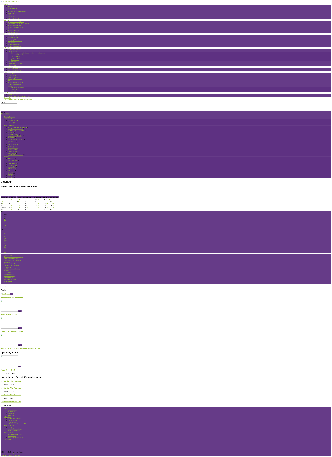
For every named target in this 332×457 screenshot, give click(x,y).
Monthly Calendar (13, 37)
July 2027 (10, 177)
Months (6, 156)
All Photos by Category (18, 87)
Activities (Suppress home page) (17, 127)
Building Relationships (14, 49)
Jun (5, 241)
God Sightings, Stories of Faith (12, 297)
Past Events (11, 42)
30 (38, 199)
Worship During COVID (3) (15, 27)
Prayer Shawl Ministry (17, 55)
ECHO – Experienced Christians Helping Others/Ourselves (28, 53)
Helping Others (12, 51)
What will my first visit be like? (17, 11)
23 (7, 207)
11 (19, 203)
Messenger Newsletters (15, 79)
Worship (6, 20)
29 (27, 199)
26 (3, 199)
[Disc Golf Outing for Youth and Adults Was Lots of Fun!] (9, 345)
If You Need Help (12, 61)
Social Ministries (12, 146)
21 (47, 205)
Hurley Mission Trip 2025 (9, 314)
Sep (5, 221)
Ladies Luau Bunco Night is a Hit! (12, 332)
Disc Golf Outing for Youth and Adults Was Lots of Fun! (20, 349)
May (5, 240)
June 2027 (10, 175)
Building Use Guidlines (14, 46)
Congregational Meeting (15, 136)
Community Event (13, 134)
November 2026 (12, 163)
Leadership (11, 13)
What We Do (7, 48)
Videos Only (14, 91)
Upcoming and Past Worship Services (18, 23)
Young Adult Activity (13, 151)
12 (27, 203)
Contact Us (7, 98)
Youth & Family (8, 67)
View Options (8, 118)
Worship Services (13, 149)
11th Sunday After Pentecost (11, 395)
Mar (5, 236)
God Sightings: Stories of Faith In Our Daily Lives (18, 99)
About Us (7, 4)
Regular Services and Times (16, 22)
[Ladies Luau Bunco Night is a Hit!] (9, 328)
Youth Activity (12, 153)
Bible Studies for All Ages (15, 41)
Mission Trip (11, 143)
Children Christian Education (16, 130)
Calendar (7, 114)
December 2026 (12, 165)
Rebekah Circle (15, 58)
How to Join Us (12, 10)
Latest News (11, 74)
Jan (5, 233)
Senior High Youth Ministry (15, 70)
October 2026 (12, 162)
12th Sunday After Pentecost (11, 388)
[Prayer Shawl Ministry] (9, 366)
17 (11, 205)
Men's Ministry (12, 141)
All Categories (8, 255)
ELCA (9, 15)
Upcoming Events (13, 36)
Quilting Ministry (16, 56)
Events (6, 34)
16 (3, 205)
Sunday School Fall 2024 (15, 68)
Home (2, 114)
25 (19, 207)
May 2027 (10, 174)
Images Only (15, 89)
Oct (5, 223)
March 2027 (11, 170)
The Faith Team (12, 65)
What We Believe (12, 8)
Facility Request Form (14, 44)
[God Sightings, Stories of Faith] (5, 294)
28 (19, 199)
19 (27, 205)
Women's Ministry (13, 148)
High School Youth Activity (15, 139)
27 (11, 199)
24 (11, 207)
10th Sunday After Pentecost (11, 402)
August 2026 (11, 158)
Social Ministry (15, 60)
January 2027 (11, 167)
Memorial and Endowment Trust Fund (19, 96)
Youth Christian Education (15, 155)
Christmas (11, 132)
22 (53, 205)
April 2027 (10, 172)
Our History (11, 17)
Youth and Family (9, 432)
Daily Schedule (12, 39)
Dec (5, 227)
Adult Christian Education (15, 129)
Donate (6, 93)
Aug (5, 220)
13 (38, 203)
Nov (5, 225)
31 (49, 199)
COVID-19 (10, 6)
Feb (5, 235)
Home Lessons (12, 436)
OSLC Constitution (13, 18)
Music (9, 29)
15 (53, 203)
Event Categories (9, 125)
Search (3, 102)
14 (47, 203)
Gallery (10, 86)
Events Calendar (9, 425)
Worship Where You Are (14, 25)
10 (11, 203)
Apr (5, 238)
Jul (5, 243)
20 (38, 205)
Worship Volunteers (13, 30)
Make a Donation (13, 32)
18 (19, 205)
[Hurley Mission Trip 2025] (9, 311)
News (5, 72)
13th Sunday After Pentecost (11, 381)
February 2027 (12, 168)
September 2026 (12, 160)
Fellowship (11, 137)
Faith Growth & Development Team (18, 424)
